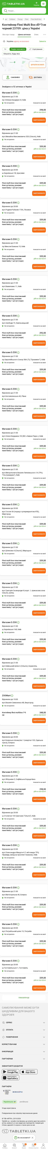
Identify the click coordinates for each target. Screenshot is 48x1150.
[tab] (24, 34)
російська (24, 1102)
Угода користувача (9, 1108)
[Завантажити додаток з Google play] (10, 1071)
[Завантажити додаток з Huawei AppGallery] (10, 1077)
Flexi (26, 19)
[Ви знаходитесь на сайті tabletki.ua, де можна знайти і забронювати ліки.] (13, 4)
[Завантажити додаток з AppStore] (29, 1071)
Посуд (20, 19)
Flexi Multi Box (36, 19)
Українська (8, 1102)
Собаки (12, 19)
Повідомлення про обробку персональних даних (20, 1113)
